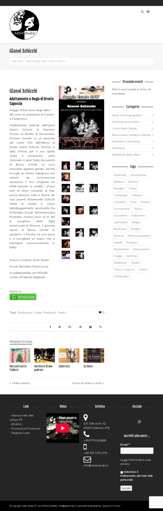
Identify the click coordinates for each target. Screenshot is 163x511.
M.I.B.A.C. (17, 424)
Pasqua (132, 242)
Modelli (135, 229)
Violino (143, 269)
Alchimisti (120, 175)
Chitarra (137, 195)
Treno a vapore (124, 269)
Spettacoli (49, 312)
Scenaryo (106, 505)
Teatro (61, 312)
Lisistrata (64, 366)
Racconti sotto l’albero (18, 368)
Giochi (138, 208)
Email (125, 444)
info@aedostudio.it (95, 465)
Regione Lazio (21, 433)
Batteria (119, 181)
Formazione (122, 208)
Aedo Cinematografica (127, 115)
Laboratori (121, 222)
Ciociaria (119, 202)
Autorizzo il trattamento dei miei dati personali (136, 475)
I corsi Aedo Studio (124, 128)
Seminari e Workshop (126, 141)
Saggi (38, 312)
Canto (133, 188)
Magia (136, 222)
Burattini (119, 188)
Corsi (133, 202)
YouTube (135, 3)
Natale (118, 242)
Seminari (132, 256)
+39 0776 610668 (94, 440)
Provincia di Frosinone (26, 428)
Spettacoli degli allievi (126, 154)
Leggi (124, 460)
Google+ (132, 423)
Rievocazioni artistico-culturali (131, 135)
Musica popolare (139, 235)
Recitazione (25, 312)
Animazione (138, 175)
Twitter (153, 3)
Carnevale (120, 195)
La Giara (88, 366)
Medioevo (120, 229)
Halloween (138, 215)
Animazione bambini (125, 122)
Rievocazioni (141, 249)
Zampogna (121, 276)
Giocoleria (120, 215)
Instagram (141, 3)
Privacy (116, 505)
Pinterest (147, 3)
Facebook (130, 3)
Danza (145, 202)
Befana (133, 181)
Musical (118, 235)
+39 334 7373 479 (95, 453)
